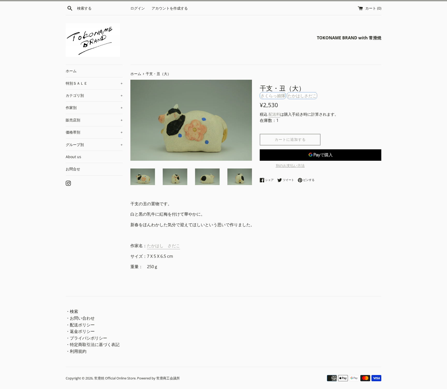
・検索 (72, 311)
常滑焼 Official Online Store (115, 378)
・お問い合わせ (80, 318)
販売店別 (94, 120)
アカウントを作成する (170, 8)
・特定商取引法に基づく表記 (93, 344)
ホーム (71, 70)
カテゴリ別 (94, 95)
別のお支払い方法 (290, 165)
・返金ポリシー (80, 331)
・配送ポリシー (80, 325)
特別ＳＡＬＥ (94, 83)
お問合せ (73, 168)
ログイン (137, 8)
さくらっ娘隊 (272, 96)
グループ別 (94, 144)
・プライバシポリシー (86, 338)
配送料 (274, 114)
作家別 (94, 107)
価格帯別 (94, 132)
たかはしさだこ (302, 96)
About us (73, 156)
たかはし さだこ (163, 245)
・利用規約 (76, 351)
